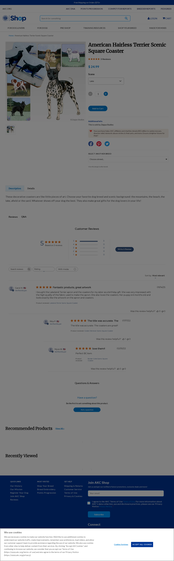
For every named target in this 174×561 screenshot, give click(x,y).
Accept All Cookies (142, 544)
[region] (87, 544)
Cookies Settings (121, 544)
